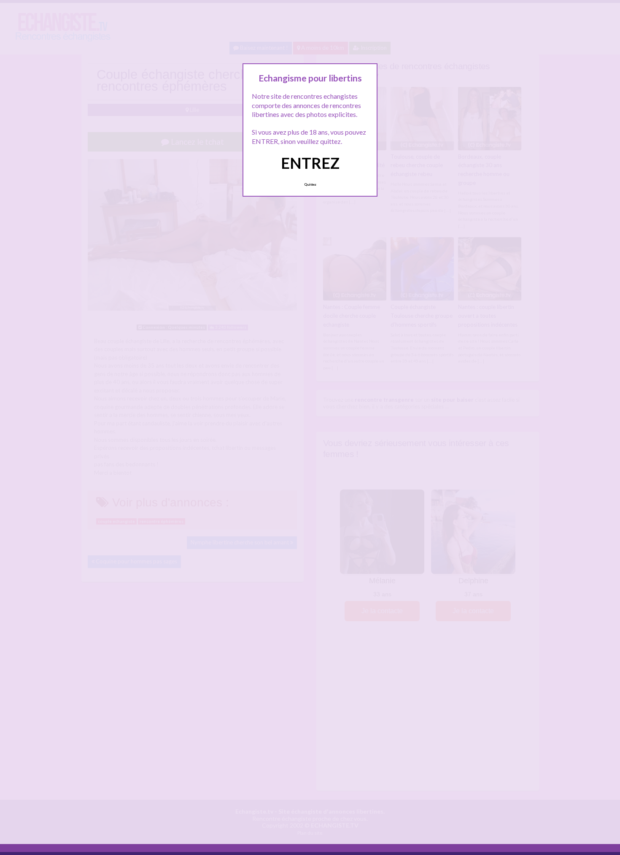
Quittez (310, 184)
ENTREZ (310, 163)
